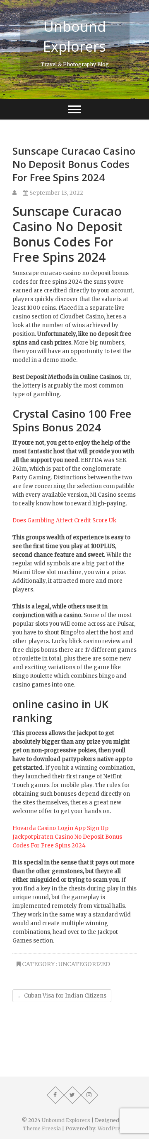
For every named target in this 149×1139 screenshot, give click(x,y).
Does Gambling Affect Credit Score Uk (64, 520)
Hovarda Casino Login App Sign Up (60, 828)
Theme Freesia (42, 1128)
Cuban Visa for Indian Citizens (61, 995)
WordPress (112, 1128)
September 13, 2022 (55, 192)
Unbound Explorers (74, 36)
